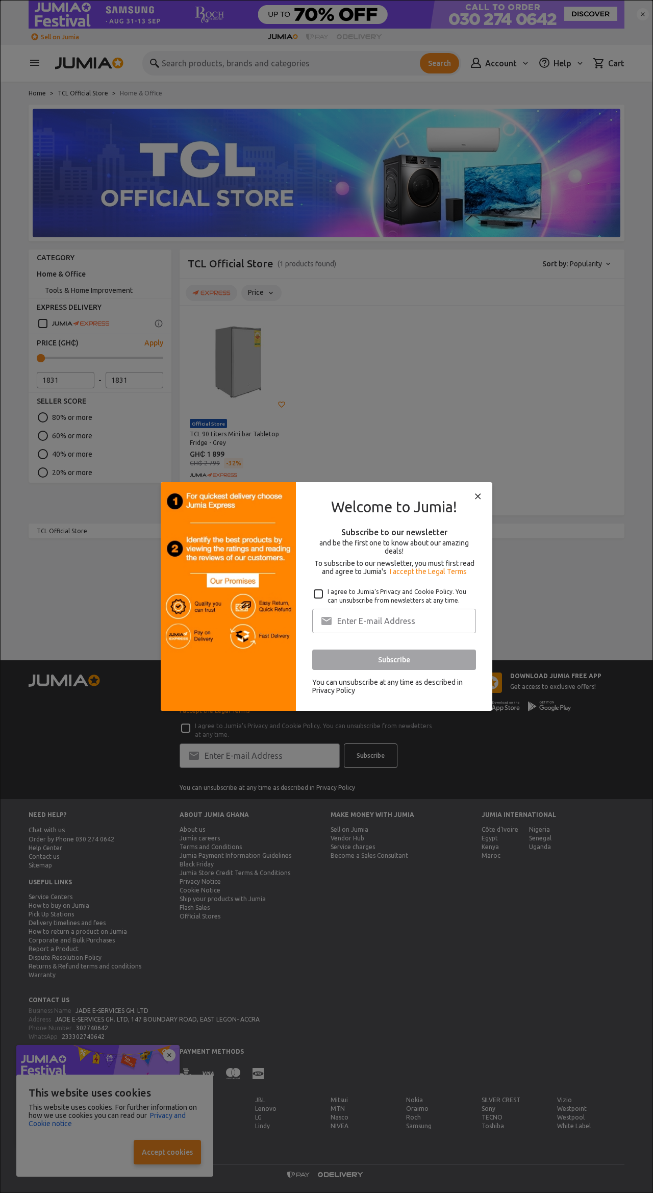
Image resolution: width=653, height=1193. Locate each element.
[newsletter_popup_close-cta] (478, 496)
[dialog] (326, 596)
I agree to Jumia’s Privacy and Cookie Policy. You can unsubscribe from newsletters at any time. (397, 596)
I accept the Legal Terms (428, 571)
